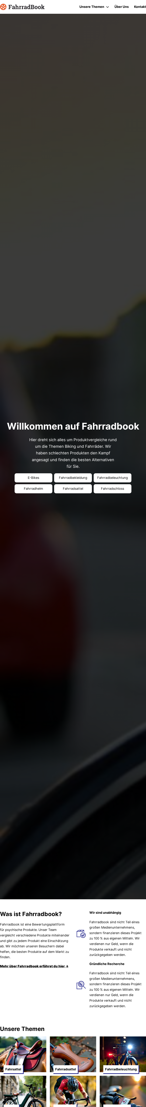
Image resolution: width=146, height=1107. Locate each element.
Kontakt (140, 7)
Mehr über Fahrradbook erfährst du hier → (34, 966)
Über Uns (121, 7)
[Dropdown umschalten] (107, 7)
